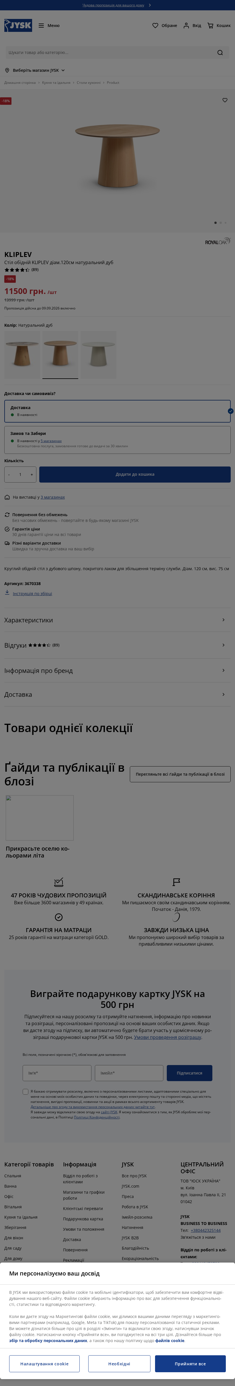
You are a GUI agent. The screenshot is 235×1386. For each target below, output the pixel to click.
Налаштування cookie (44, 1363)
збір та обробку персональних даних (48, 1340)
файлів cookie (169, 1340)
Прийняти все (190, 1363)
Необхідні (119, 1363)
